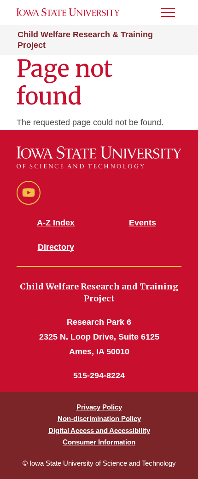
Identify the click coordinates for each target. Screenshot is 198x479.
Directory (56, 247)
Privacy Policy (99, 407)
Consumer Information (99, 442)
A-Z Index (56, 222)
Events (142, 222)
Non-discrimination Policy (99, 418)
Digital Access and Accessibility (99, 430)
